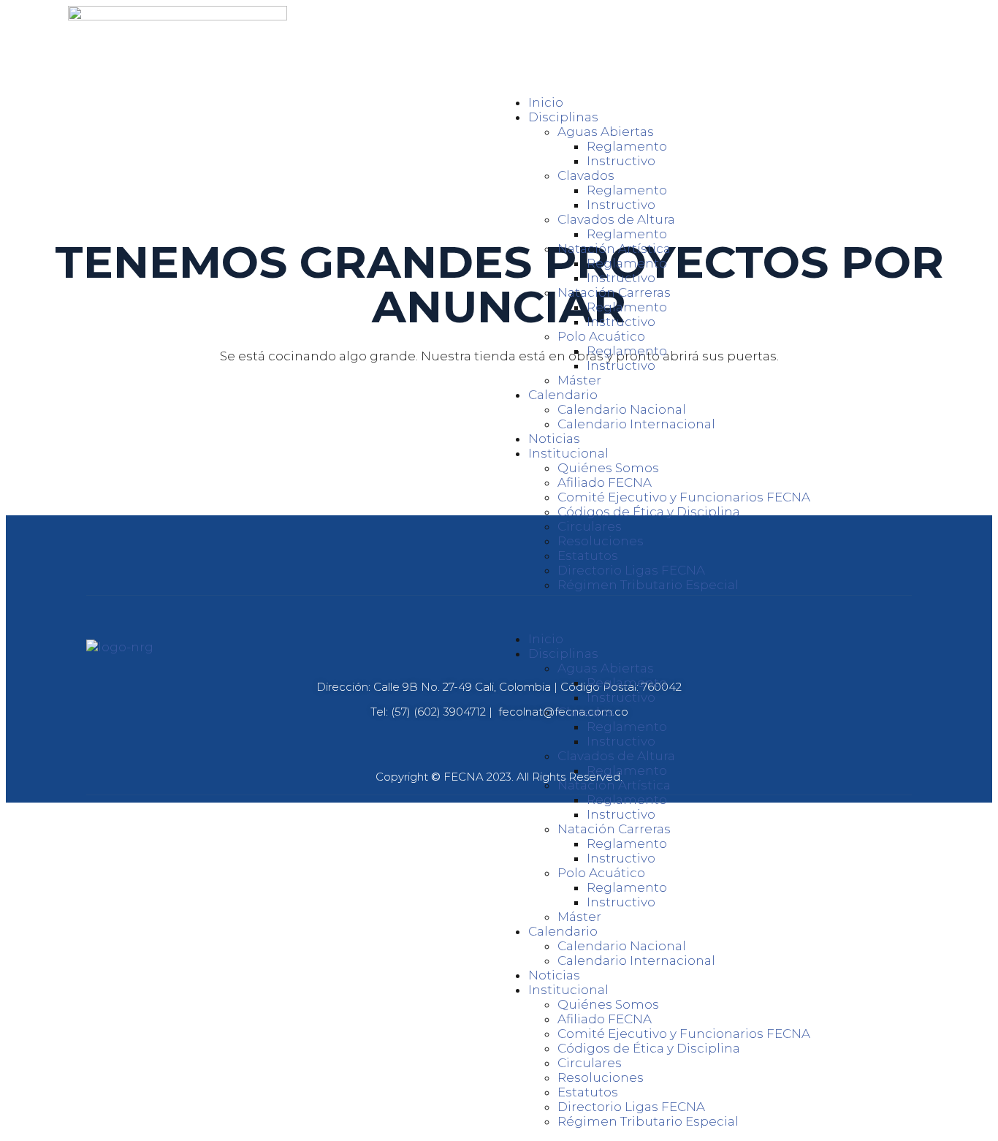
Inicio (545, 102)
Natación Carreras (614, 292)
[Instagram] (498, 562)
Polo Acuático (601, 336)
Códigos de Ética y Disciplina (648, 511)
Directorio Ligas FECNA (631, 570)
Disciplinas (563, 117)
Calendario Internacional (636, 424)
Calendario (563, 394)
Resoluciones (600, 541)
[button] (714, 611)
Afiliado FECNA (604, 482)
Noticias (554, 438)
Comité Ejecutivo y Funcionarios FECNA (683, 497)
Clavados (585, 175)
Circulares (589, 526)
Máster (579, 380)
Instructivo (621, 160)
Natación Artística (614, 248)
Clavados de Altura (616, 219)
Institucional (568, 453)
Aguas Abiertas (605, 131)
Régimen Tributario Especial (648, 584)
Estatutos (587, 555)
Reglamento (627, 146)
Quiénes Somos (608, 467)
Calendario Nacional (621, 409)
